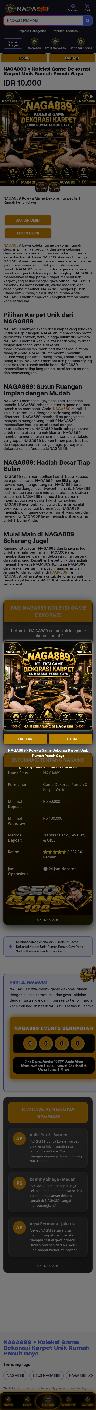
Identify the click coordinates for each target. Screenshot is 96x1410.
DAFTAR (25, 738)
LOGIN (71, 738)
